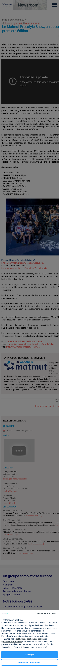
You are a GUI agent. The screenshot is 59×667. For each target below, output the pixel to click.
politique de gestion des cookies (30, 639)
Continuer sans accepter (45, 613)
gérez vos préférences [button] (11, 641)
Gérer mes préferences (29, 662)
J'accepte (29, 654)
